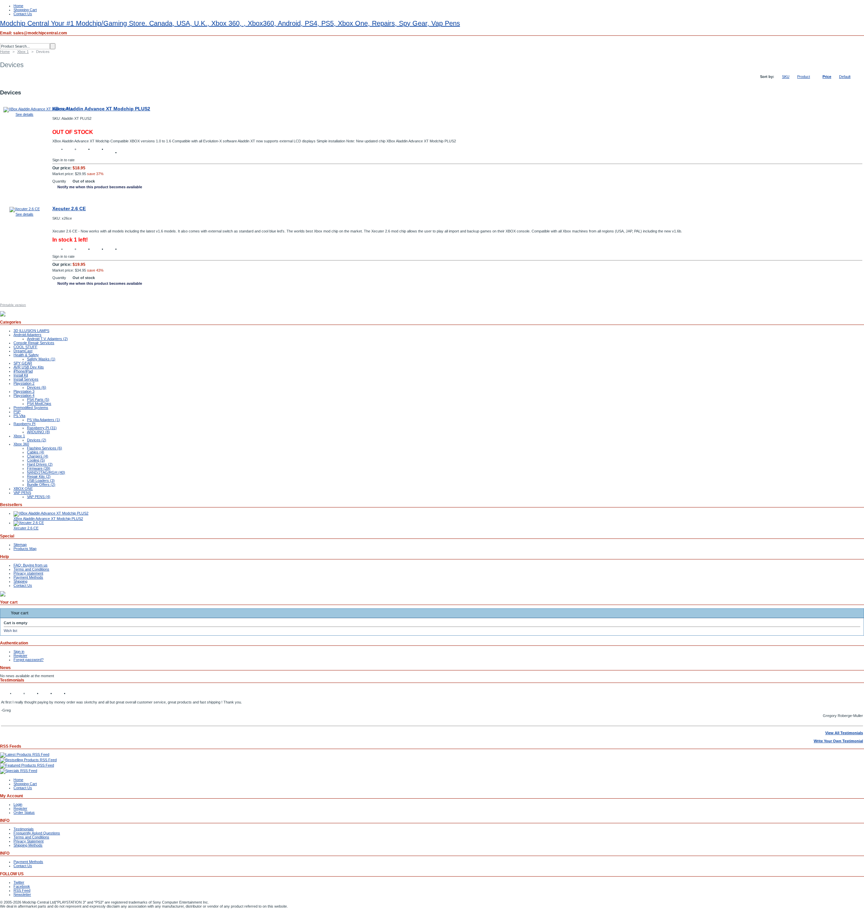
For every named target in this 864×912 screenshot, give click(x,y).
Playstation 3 (24, 391)
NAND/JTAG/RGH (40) (46, 472)
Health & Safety (26, 355)
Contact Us (23, 14)
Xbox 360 (21, 444)
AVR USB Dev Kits (29, 367)
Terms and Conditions (31, 569)
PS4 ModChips (39, 404)
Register (20, 656)
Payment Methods (28, 577)
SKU (785, 77)
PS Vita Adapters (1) (43, 420)
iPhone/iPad (23, 371)
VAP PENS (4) (38, 497)
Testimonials (24, 829)
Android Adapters (28, 335)
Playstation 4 (24, 395)
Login (18, 804)
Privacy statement (28, 573)
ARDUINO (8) (38, 432)
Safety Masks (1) (41, 359)
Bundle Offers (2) (41, 484)
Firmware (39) (38, 468)
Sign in (19, 652)
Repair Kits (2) (39, 476)
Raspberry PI (24, 424)
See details (24, 114)
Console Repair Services (34, 343)
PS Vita (19, 416)
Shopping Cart (25, 10)
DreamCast (23, 351)
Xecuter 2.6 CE (69, 208)
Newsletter (22, 894)
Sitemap (20, 545)
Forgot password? (29, 660)
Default (844, 77)
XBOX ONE (23, 489)
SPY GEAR (23, 363)
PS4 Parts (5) (38, 399)
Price (826, 77)
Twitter (19, 882)
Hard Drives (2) (40, 464)
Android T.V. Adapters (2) (47, 339)
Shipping (20, 581)
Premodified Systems (31, 408)
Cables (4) (35, 452)
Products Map (25, 549)
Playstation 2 (24, 383)
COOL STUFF (25, 347)
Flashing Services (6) (44, 448)
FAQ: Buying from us (31, 565)
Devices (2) (36, 440)
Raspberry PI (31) (42, 428)
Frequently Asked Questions (37, 833)
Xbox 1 (23, 52)
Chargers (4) (37, 456)
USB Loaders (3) (41, 480)
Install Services (26, 379)
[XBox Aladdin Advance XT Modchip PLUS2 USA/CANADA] (38, 109)
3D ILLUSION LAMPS (31, 331)
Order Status (24, 812)
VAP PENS (22, 493)
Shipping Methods (28, 845)
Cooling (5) (36, 460)
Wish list (10, 631)
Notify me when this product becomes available (99, 187)
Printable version (13, 305)
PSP (17, 412)
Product (803, 77)
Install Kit (21, 375)
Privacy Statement (29, 841)
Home (18, 6)
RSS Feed (22, 890)
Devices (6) (36, 387)
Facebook (22, 886)
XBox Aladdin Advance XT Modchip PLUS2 (101, 108)
